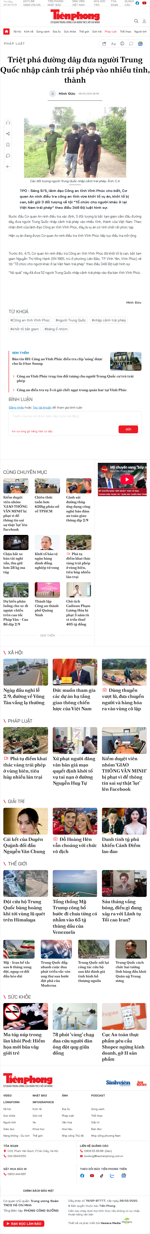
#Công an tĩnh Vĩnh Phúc (30, 320)
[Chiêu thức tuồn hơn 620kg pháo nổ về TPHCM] (47, 485)
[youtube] (144, 3)
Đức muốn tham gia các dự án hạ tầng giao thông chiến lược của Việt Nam (74, 699)
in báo (122, 44)
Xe (34, 1122)
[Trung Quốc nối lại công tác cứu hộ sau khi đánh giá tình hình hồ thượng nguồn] (93, 949)
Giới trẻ (97, 31)
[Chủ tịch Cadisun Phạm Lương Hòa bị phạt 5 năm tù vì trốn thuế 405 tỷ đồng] (78, 589)
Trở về (8, 167)
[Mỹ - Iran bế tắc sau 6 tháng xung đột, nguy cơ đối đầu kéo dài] (19, 949)
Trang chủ (6, 31)
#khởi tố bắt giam (24, 329)
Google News (140, 44)
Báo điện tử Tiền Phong (75, 16)
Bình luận (8, 156)
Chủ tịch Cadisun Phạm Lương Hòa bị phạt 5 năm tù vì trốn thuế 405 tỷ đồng (78, 612)
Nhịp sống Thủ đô (73, 1135)
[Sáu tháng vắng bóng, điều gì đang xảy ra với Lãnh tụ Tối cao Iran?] (124, 883)
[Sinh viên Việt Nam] (118, 1083)
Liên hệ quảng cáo (94, 1146)
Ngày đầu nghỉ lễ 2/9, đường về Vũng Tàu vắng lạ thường (24, 696)
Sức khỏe (70, 31)
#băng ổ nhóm (56, 329)
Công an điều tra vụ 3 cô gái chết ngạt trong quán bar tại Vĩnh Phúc (72, 390)
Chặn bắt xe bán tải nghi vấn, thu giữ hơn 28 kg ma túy (14, 563)
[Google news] (126, 1175)
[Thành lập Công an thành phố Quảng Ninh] (47, 589)
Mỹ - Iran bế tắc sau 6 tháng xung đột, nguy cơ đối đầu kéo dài (17, 969)
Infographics (43, 1102)
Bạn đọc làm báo (26, 1224)
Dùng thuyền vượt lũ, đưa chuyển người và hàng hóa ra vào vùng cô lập (123, 699)
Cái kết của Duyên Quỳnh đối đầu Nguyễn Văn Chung (24, 845)
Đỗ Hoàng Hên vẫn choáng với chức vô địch (75, 845)
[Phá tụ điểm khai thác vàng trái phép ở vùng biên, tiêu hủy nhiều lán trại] (78, 542)
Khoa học (39, 1129)
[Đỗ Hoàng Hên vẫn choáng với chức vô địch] (75, 821)
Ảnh (65, 1095)
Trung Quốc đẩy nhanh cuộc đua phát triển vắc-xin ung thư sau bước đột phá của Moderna (55, 974)
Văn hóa (67, 1122)
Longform (11, 1102)
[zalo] (114, 1175)
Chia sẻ (8, 134)
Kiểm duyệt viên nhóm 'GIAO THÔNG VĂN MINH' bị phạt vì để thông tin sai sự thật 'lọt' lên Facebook (15, 513)
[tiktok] (103, 1175)
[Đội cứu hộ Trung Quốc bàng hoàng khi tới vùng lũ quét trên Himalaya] (25, 883)
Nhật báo (40, 1095)
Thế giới (84, 31)
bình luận (131, 44)
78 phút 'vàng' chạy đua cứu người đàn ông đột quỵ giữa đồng (73, 1043)
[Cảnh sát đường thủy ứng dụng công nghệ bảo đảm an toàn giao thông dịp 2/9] (78, 485)
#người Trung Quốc (71, 320)
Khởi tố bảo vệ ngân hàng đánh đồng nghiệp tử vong (47, 561)
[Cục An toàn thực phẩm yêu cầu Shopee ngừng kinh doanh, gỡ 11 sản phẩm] (124, 1016)
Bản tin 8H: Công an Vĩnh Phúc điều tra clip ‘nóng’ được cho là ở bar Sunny (57, 361)
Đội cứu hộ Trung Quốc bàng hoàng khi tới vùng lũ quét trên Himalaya (24, 910)
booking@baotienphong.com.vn (103, 1156)
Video (7, 1095)
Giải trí (16, 801)
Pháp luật (111, 31)
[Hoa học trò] (142, 1083)
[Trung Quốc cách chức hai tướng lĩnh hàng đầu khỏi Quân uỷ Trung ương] (131, 949)
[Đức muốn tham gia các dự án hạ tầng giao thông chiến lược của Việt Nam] (75, 672)
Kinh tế (28, 31)
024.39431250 (17, 1156)
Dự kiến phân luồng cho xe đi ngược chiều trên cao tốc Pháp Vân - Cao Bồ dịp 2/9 (15, 612)
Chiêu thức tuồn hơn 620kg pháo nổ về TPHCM (47, 504)
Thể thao (125, 31)
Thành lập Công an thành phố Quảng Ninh (47, 608)
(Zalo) (108, 1151)
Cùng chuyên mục (25, 472)
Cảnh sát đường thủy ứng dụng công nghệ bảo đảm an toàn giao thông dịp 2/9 (78, 508)
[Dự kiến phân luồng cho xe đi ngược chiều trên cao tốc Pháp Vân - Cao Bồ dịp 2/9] (16, 589)
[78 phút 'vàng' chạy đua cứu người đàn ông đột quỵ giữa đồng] (75, 1016)
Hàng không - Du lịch (16, 1135)
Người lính (140, 31)
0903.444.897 (17, 1174)
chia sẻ (104, 44)
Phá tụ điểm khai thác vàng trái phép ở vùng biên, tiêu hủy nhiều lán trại (78, 565)
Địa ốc (57, 31)
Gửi (128, 429)
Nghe (8, 123)
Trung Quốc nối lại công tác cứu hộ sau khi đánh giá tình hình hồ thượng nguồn (93, 971)
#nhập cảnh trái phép (109, 320)
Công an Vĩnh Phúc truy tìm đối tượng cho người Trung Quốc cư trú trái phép (75, 378)
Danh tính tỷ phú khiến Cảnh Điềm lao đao (121, 845)
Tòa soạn (10, 1146)
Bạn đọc (96, 1129)
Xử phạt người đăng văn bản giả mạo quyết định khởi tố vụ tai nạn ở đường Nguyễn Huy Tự (74, 770)
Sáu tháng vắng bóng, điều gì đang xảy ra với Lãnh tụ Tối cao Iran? (122, 910)
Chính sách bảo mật (38, 1190)
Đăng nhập (16, 407)
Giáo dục (8, 1129)
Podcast (98, 1095)
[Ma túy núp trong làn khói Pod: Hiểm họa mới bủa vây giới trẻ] (25, 1016)
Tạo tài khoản (42, 407)
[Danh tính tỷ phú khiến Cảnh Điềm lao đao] (124, 821)
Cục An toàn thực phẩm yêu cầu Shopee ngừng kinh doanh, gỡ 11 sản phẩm (123, 1046)
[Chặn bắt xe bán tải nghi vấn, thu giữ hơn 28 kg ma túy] (16, 542)
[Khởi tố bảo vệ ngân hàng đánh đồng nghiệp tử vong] (47, 542)
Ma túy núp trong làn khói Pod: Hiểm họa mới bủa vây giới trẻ (24, 1043)
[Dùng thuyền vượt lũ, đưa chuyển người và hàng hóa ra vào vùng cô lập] (124, 672)
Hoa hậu (67, 1129)
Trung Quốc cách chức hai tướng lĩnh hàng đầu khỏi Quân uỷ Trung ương (131, 971)
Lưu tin (8, 145)
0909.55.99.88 (94, 1151)
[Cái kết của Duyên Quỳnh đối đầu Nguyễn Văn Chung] (25, 821)
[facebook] (137, 3)
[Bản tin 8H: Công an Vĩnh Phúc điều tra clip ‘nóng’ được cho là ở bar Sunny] (125, 361)
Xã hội (17, 31)
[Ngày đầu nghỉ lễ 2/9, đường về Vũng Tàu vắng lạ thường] (25, 672)
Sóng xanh (43, 31)
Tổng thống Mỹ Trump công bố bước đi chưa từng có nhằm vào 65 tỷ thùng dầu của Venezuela (75, 916)
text (113, 44)
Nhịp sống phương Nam (106, 1135)
